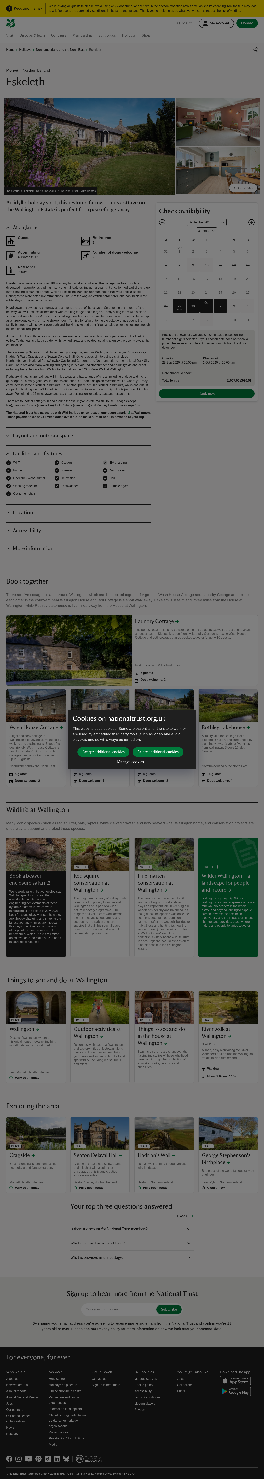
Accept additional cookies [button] (103, 752)
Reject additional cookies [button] (158, 752)
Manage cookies (130, 762)
